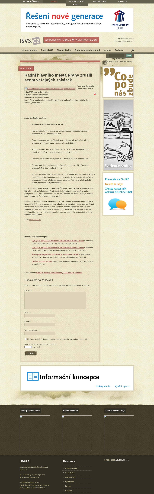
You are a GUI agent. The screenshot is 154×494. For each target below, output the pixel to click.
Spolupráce (69, 482)
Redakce (119, 50)
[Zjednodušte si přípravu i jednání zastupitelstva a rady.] (35, 450)
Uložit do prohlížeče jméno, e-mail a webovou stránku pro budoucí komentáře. (57, 339)
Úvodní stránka (29, 50)
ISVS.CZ (54, 1)
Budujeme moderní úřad (87, 50)
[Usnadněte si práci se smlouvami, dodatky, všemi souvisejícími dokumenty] (77, 450)
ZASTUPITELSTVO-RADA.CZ (77, 2)
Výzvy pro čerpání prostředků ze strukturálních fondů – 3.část (58, 241)
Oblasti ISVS (64, 50)
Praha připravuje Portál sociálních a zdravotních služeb (55, 254)
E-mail (27, 321)
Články (39, 273)
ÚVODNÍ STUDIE (99, 1)
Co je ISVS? (47, 50)
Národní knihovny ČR (32, 477)
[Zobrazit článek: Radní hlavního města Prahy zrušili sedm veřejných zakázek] (50, 88)
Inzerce (107, 50)
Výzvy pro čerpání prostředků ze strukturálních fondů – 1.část (58, 248)
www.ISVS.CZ (40, 488)
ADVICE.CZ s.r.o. (122, 460)
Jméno (27, 312)
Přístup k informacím (52, 273)
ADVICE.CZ (122, 1)
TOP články (68, 273)
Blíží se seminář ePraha (42, 261)
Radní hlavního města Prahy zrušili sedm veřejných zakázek (58, 77)
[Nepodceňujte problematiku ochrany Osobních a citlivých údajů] (119, 450)
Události (78, 273)
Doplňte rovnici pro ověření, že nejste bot (41, 344)
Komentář (28, 290)
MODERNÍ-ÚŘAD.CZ (31, 1)
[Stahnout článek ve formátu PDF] (95, 94)
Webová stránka (30, 330)
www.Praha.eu (35, 220)
